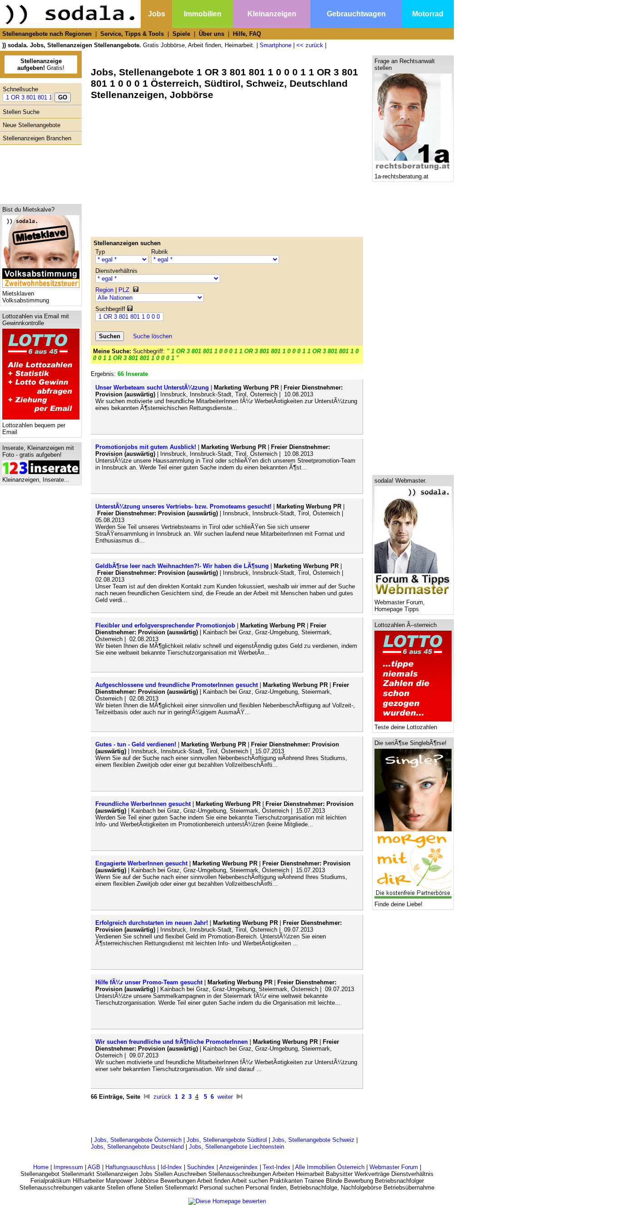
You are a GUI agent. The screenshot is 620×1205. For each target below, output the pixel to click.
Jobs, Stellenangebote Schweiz (313, 1139)
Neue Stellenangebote (31, 125)
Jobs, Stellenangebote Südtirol (227, 1139)
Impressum (68, 1167)
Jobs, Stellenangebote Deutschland (137, 1146)
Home (41, 1167)
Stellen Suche (21, 112)
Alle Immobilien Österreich (329, 1167)
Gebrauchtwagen (356, 14)
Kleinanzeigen (271, 14)
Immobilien (202, 14)
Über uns (211, 33)
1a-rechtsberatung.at (401, 176)
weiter (225, 1096)
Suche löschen (152, 336)
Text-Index (276, 1167)
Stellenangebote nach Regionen (47, 33)
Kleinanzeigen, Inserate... (35, 479)
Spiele (181, 33)
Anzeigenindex (238, 1167)
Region (104, 289)
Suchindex (201, 1167)
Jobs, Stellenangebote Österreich (138, 1139)
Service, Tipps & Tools (132, 33)
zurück (162, 1096)
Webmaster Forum (393, 1167)
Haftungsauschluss (130, 1167)
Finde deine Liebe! (398, 904)
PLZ (123, 289)
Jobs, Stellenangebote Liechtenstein (236, 1146)
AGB (94, 1167)
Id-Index (171, 1167)
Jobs (156, 14)
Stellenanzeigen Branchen (37, 138)
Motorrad (427, 14)
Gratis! (40, 64)
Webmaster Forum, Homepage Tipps (399, 605)
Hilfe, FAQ (247, 33)
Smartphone (275, 45)
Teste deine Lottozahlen (405, 727)
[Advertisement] (38, 172)
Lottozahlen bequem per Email (33, 428)
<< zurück (309, 45)
